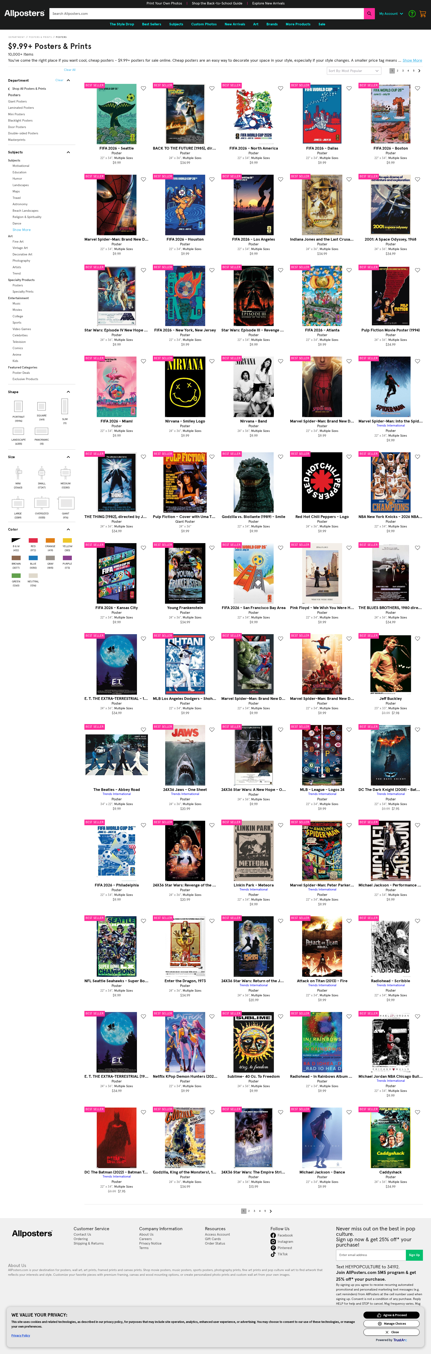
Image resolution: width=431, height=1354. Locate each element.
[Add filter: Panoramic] (42, 431)
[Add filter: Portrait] (18, 406)
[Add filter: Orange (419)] (50, 539)
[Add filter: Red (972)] (33, 539)
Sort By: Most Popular (345, 71)
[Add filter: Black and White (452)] (16, 539)
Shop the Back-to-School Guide (217, 3)
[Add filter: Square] (41, 406)
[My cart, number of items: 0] (423, 13)
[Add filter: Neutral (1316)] (33, 574)
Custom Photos (204, 24)
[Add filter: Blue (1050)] (33, 557)
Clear (59, 80)
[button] (164, 3)
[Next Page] (419, 71)
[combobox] (206, 13)
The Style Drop (122, 24)
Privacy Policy (20, 1335)
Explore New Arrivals (268, 3)
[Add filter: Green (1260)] (16, 574)
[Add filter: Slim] (65, 406)
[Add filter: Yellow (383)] (67, 539)
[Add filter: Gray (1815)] (50, 557)
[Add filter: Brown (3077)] (16, 557)
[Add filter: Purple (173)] (67, 557)
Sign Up (414, 1255)
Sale (322, 24)
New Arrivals (235, 24)
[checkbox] (18, 477)
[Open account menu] (401, 13)
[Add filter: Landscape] (19, 431)
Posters (61, 37)
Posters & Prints (40, 37)
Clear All (69, 70)
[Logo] (24, 13)
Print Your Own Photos (164, 3)
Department (17, 37)
